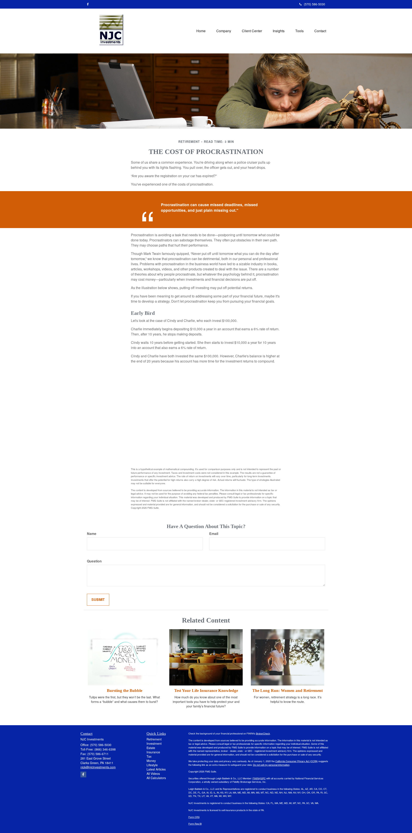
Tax (149, 756)
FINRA (256, 778)
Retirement (154, 739)
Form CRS (194, 817)
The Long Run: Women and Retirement (287, 690)
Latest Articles (156, 769)
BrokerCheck (263, 733)
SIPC (263, 778)
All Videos (153, 773)
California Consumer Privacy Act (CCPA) (296, 761)
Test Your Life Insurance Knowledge (206, 690)
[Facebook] (88, 4)
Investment (154, 743)
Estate (151, 748)
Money (151, 760)
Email (213, 533)
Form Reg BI (195, 823)
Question (94, 561)
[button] (223, 31)
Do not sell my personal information (271, 764)
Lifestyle (152, 765)
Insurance (153, 752)
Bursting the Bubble (124, 690)
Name (91, 533)
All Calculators (156, 778)
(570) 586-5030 (314, 4)
